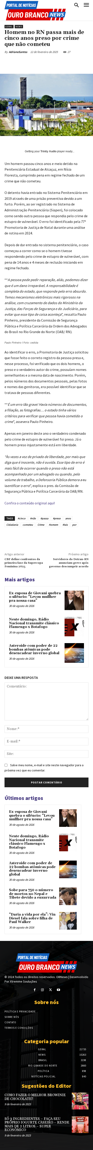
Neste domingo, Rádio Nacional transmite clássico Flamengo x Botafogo (34, 623)
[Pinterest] (44, 62)
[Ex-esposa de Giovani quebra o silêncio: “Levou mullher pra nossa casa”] (74, 600)
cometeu (28, 524)
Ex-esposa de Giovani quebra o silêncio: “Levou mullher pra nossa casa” (35, 597)
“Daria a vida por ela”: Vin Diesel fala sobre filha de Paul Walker (32, 918)
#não (33, 518)
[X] (33, 62)
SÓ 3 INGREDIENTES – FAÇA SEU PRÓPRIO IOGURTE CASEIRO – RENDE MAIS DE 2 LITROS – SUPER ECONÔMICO (37, 1124)
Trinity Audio (48, 151)
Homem (53, 524)
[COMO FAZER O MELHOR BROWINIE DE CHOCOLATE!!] (80, 1101)
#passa (44, 518)
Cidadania (12, 524)
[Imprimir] (75, 62)
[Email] (64, 62)
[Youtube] (58, 990)
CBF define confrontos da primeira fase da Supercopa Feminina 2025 (24, 563)
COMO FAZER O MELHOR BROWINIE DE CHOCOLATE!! (35, 1097)
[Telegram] (85, 62)
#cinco (22, 518)
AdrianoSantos (18, 52)
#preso (57, 518)
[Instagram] (42, 990)
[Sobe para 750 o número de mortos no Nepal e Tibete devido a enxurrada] (68, 896)
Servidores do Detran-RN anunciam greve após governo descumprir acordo (68, 563)
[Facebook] (23, 62)
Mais (65, 524)
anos (68, 518)
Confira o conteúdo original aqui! (30, 503)
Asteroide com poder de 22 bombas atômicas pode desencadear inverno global (34, 649)
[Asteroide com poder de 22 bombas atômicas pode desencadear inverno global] (74, 653)
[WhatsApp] (54, 62)
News (19, 26)
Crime (40, 524)
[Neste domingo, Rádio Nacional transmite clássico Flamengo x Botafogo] (74, 626)
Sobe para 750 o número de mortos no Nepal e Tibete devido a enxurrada (32, 894)
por (74, 524)
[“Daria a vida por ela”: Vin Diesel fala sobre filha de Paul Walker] (68, 921)
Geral (9, 26)
